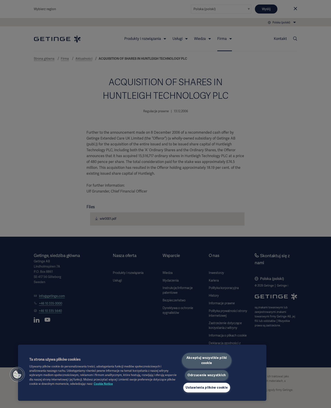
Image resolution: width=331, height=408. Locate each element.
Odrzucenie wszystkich (207, 375)
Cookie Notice (103, 383)
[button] (17, 374)
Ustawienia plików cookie (207, 387)
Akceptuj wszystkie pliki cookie (206, 360)
